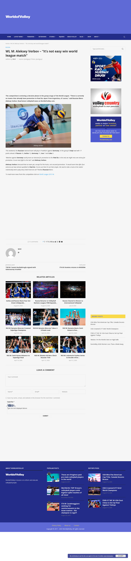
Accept (120, 556)
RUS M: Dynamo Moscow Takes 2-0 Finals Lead (45, 329)
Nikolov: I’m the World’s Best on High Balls (105, 340)
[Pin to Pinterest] (51, 242)
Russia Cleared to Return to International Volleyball (73, 302)
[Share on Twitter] (49, 242)
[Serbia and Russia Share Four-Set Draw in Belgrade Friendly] (18, 289)
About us (67, 525)
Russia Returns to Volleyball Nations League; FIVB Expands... (45, 302)
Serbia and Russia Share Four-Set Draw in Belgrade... (18, 302)
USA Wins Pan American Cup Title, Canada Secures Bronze (113, 477)
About (96, 37)
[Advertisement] (86, 17)
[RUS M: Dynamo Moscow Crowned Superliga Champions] (18, 317)
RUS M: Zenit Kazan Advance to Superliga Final (18, 357)
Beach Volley (72, 37)
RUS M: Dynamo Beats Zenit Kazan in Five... (73, 329)
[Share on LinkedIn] (53, 242)
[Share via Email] (62, 242)
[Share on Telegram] (59, 242)
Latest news (18, 37)
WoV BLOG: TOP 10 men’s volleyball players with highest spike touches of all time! (71, 491)
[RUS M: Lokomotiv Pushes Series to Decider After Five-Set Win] (72, 344)
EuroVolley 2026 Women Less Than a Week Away (107, 344)
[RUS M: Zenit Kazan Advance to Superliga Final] (18, 344)
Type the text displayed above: (17, 408)
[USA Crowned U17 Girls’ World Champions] (94, 491)
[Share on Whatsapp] (57, 242)
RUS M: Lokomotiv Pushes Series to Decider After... (73, 357)
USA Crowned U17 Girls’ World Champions (104, 329)
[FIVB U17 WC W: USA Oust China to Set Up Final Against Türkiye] (94, 503)
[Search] (124, 37)
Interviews (42, 37)
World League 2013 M (46, 174)
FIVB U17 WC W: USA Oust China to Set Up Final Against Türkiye (113, 502)
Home (9, 37)
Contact (76, 525)
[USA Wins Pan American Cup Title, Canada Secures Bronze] (94, 478)
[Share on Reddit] (55, 242)
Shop (89, 37)
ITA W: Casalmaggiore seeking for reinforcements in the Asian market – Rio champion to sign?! (70, 508)
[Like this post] (44, 242)
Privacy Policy (56, 525)
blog (81, 37)
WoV (14, 59)
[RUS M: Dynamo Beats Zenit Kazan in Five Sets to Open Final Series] (72, 317)
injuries (61, 37)
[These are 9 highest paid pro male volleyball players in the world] (53, 478)
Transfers (30, 37)
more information (108, 556)
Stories (52, 37)
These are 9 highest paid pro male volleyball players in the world (72, 477)
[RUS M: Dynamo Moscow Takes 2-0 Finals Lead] (45, 317)
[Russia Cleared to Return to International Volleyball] (72, 289)
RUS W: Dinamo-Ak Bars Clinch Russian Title (45, 357)
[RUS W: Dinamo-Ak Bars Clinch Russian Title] (45, 344)
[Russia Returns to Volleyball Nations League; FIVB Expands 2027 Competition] (45, 289)
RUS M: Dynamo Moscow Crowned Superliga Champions (18, 329)
